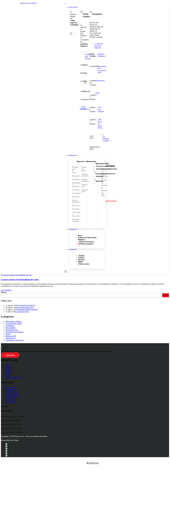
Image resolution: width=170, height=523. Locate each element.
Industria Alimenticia (85, 175)
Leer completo (6, 290)
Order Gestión (86, 15)
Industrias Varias (85, 190)
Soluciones (73, 7)
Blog (7, 375)
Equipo (8, 365)
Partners (8, 369)
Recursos (72, 229)
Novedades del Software (14, 332)
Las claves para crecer (25, 307)
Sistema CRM (11, 398)
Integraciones (100, 81)
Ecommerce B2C (12, 391)
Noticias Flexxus (12, 330)
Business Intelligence (13, 396)
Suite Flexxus (10, 338)
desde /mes (84, 108)
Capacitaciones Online (14, 324)
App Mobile (10, 400)
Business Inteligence (102, 55)
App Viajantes (11, 402)
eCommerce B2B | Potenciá (27, 309)
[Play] (85, 495)
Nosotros (72, 249)
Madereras (75, 197)
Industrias (72, 155)
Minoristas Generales (75, 220)
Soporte (8, 371)
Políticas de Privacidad (14, 377)
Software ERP (11, 336)
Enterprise (97, 14)
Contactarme (10, 355)
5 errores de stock (22, 312)
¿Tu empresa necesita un (26, 305)
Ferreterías (75, 190)
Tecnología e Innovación (15, 340)
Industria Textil (84, 185)
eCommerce (10, 326)
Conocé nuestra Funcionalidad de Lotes (20, 279)
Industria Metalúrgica (85, 180)
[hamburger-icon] (65, 3)
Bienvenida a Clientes (14, 321)
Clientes (8, 367)
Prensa (8, 334)
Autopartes (76, 176)
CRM (97, 93)
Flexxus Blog (10, 328)
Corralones (76, 179)
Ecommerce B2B (12, 394)
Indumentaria (76, 193)
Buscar (3, 292)
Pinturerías (75, 209)
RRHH (8, 373)
